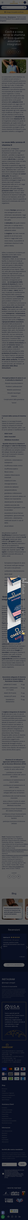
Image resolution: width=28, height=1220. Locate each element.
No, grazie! (22, 638)
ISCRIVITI (23, 633)
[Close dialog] (18, 576)
